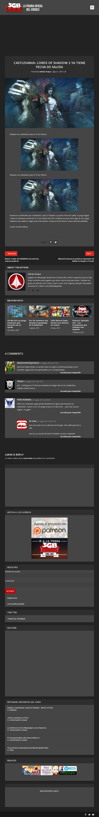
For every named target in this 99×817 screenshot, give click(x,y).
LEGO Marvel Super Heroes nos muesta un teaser (60, 322)
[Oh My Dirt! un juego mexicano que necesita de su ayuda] (17, 311)
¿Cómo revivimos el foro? (18, 718)
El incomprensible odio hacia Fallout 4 (23, 738)
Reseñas (13, 710)
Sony (12, 750)
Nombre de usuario (12, 571)
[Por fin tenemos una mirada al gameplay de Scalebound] (38, 311)
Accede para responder (70, 372)
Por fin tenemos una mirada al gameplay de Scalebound (38, 322)
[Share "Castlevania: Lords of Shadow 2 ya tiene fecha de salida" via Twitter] (55, 242)
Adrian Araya (45, 71)
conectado (27, 458)
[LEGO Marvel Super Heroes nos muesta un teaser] (60, 311)
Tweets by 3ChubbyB (16, 619)
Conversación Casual (18, 720)
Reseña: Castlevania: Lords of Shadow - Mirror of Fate (30, 708)
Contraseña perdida (15, 604)
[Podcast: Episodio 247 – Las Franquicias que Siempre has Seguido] (82, 311)
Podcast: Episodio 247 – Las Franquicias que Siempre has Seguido (80, 324)
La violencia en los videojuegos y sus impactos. (27, 728)
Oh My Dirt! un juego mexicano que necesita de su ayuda (16, 323)
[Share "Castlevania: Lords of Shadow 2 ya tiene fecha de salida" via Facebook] (50, 242)
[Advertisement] (49, 33)
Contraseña (9, 581)
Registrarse (12, 598)
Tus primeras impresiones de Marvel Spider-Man (27, 748)
